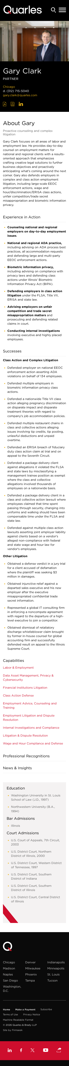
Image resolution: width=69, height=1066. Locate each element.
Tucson (52, 980)
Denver (30, 962)
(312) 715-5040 (18, 91)
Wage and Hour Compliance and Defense (33, 743)
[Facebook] (21, 1051)
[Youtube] (45, 1051)
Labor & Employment (18, 667)
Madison (9, 968)
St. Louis (53, 974)
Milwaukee (32, 968)
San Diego (10, 980)
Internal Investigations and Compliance (31, 727)
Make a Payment (25, 1009)
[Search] (53, 10)
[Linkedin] (9, 1051)
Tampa (30, 980)
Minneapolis (55, 968)
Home (6, 1009)
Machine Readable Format (18, 1019)
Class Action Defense (18, 695)
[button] (59, 1050)
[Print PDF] (4, 104)
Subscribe (46, 1009)
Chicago (9, 87)
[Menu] (62, 10)
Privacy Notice (31, 1014)
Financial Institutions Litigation (25, 687)
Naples (8, 974)
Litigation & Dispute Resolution (25, 735)
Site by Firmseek (12, 1030)
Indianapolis (56, 962)
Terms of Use (10, 1014)
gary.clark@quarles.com (20, 95)
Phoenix (31, 974)
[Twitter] (32, 1051)
